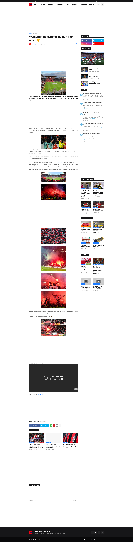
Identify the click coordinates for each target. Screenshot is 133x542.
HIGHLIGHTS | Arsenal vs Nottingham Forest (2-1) (86, 268)
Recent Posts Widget (84, 143)
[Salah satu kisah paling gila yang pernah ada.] (84, 76)
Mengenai (35, 1)
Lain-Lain (39, 421)
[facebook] (96, 1)
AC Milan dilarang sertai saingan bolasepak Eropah (70, 445)
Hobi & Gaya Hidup (72, 4)
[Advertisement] (66, 20)
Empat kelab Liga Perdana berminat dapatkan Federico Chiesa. (98, 193)
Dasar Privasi (42, 1)
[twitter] (98, 1)
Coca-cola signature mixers (85, 245)
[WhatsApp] (51, 425)
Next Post (75, 500)
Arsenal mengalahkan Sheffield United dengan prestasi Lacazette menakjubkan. (97, 270)
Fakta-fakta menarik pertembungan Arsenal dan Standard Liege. (53, 446)
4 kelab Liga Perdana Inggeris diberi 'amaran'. (95, 82)
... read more (86, 98)
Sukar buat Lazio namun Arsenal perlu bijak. (85, 211)
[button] (98, 4)
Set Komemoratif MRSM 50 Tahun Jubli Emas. (97, 231)
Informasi (84, 4)
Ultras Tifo (59, 162)
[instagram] (99, 532)
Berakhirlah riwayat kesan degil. (96, 68)
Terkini (42, 4)
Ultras (44, 421)
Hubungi (48, 1)
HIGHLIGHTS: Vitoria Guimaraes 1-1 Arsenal (85, 287)
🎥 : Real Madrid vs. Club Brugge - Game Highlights (98, 287)
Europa (35, 33)
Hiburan (91, 4)
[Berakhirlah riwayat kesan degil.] (84, 69)
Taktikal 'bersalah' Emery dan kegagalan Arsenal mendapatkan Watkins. (86, 193)
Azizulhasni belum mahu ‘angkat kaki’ (92, 93)
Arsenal (50, 4)
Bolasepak (60, 4)
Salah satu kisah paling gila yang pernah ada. (96, 75)
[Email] (57, 425)
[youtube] (103, 1)
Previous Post (33, 500)
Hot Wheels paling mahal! (85, 230)
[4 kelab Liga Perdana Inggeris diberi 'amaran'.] (84, 83)
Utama (30, 1)
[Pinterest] (54, 425)
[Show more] (60, 425)
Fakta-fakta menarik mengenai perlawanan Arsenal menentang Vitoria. (36, 446)
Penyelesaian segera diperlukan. (98, 210)
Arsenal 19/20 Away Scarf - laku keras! (98, 245)
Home (30, 33)
